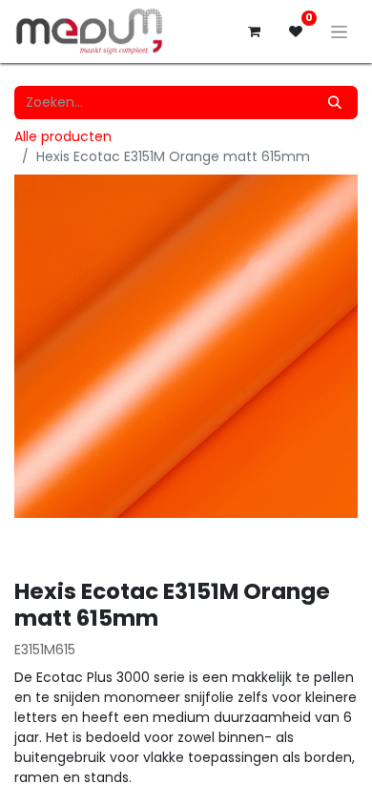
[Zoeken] (335, 102)
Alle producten (63, 136)
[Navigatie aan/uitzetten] (339, 31)
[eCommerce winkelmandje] (254, 31)
